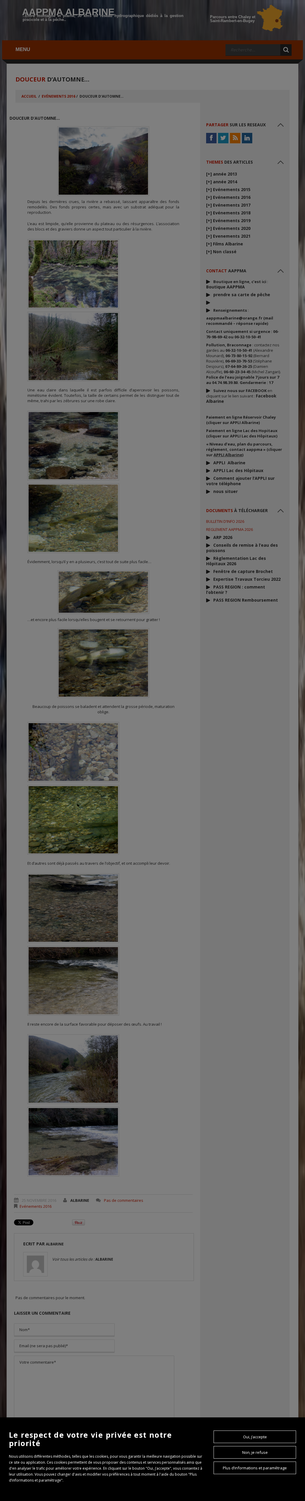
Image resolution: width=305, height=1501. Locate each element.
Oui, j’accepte (255, 1436)
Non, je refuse (255, 1452)
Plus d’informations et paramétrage (255, 1468)
